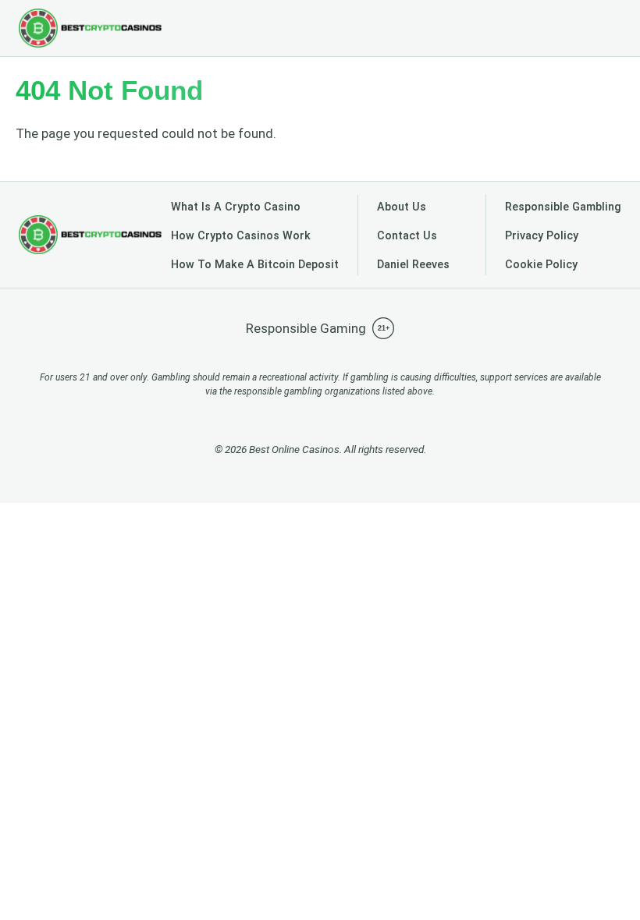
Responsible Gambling (563, 207)
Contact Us (407, 235)
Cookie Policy (541, 264)
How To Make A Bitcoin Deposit (255, 264)
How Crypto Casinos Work (241, 235)
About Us (401, 207)
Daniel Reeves (413, 264)
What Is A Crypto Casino (235, 207)
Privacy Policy (541, 235)
